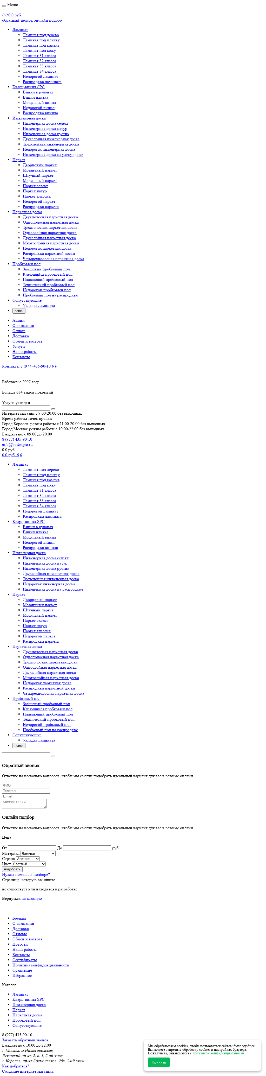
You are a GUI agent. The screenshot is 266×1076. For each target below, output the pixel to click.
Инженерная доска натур (45, 128)
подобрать (12, 869)
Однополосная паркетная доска (51, 222)
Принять (159, 1062)
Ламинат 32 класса (39, 60)
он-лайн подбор (48, 20)
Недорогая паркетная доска (47, 248)
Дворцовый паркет (40, 164)
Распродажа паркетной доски (49, 253)
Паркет (18, 159)
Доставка (20, 335)
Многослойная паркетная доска (51, 242)
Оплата (18, 330)
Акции (18, 320)
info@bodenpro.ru (17, 444)
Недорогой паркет (39, 201)
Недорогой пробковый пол (47, 289)
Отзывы (19, 933)
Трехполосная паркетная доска (50, 227)
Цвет (6, 863)
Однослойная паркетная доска (50, 232)
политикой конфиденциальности (218, 1053)
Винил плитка (35, 97)
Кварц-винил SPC (28, 86)
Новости (20, 944)
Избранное (22, 975)
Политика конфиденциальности (40, 965)
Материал (10, 853)
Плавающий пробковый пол (48, 279)
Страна (8, 858)
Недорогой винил (39, 107)
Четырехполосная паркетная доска (53, 258)
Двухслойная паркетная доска (49, 237)
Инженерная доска (29, 118)
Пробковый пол (26, 263)
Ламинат (20, 29)
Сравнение (22, 970)
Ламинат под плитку (41, 39)
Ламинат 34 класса (39, 71)
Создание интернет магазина (28, 1071)
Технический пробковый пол (49, 284)
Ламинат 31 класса (39, 55)
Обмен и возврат (27, 341)
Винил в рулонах (38, 92)
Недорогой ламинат (40, 76)
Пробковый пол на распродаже (50, 295)
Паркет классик (37, 196)
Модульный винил (39, 102)
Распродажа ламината (42, 81)
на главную (32, 898)
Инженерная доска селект (46, 123)
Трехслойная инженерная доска (51, 144)
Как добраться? (15, 1066)
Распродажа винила (40, 112)
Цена (6, 837)
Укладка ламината (39, 305)
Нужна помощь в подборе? (26, 874)
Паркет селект (35, 185)
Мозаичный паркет (40, 170)
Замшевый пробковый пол (46, 269)
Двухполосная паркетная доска (50, 216)
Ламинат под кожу (39, 50)
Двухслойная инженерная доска (51, 138)
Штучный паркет (38, 175)
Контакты (21, 356)
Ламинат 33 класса (39, 66)
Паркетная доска (27, 211)
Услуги (18, 346)
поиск (19, 311)
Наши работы (24, 351)
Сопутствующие (27, 300)
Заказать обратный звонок (25, 1039)
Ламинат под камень (41, 45)
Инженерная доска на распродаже (53, 154)
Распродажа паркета (41, 206)
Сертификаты (24, 959)
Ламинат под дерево (41, 34)
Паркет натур (35, 190)
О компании (23, 325)
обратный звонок (17, 20)
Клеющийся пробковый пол (47, 274)
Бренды (19, 918)
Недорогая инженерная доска (49, 149)
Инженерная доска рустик (46, 133)
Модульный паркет (40, 180)
